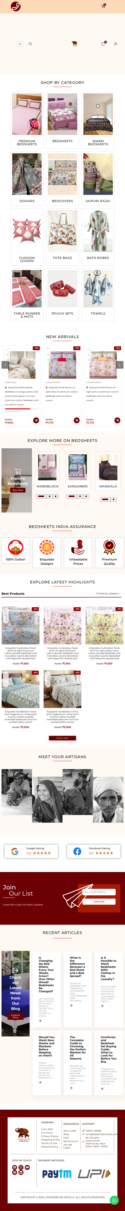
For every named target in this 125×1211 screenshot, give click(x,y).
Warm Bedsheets (98, 143)
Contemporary (12, 382)
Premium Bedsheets (27, 143)
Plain (108, 486)
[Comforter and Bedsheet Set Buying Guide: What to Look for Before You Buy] (109, 1063)
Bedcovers (62, 201)
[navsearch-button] (30, 44)
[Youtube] (27, 1167)
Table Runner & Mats (27, 315)
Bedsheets (62, 141)
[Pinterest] (14, 1172)
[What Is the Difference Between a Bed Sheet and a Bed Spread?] (78, 989)
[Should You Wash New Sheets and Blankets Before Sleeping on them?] (47, 1063)
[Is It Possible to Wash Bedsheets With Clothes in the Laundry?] (109, 989)
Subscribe (99, 901)
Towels (98, 313)
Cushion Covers (27, 259)
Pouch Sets (62, 313)
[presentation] (5, 365)
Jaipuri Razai (98, 201)
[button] (39, 496)
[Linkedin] (20, 1172)
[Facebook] (14, 1167)
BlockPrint (78, 486)
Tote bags (62, 258)
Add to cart (36, 420)
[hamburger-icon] (20, 44)
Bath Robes (98, 258)
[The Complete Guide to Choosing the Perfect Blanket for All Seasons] (78, 1063)
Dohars (27, 201)
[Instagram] (20, 1167)
